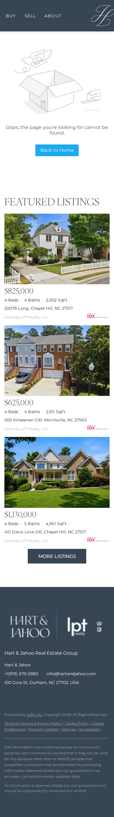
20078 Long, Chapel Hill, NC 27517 (38, 308)
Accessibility (90, 729)
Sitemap (68, 729)
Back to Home (57, 150)
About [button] (52, 15)
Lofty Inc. (35, 714)
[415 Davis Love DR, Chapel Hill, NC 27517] (57, 472)
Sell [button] (30, 15)
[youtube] (43, 695)
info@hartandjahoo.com (71, 673)
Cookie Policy (77, 723)
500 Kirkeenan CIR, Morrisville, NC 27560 (45, 420)
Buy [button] (11, 15)
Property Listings (43, 729)
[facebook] (8, 695)
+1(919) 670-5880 (21, 673)
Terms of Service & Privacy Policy (33, 723)
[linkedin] (20, 695)
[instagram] (32, 695)
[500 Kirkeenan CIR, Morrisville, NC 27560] (57, 360)
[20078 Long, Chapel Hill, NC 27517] (57, 249)
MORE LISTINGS (57, 556)
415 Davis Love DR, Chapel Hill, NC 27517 (45, 532)
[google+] (55, 695)
